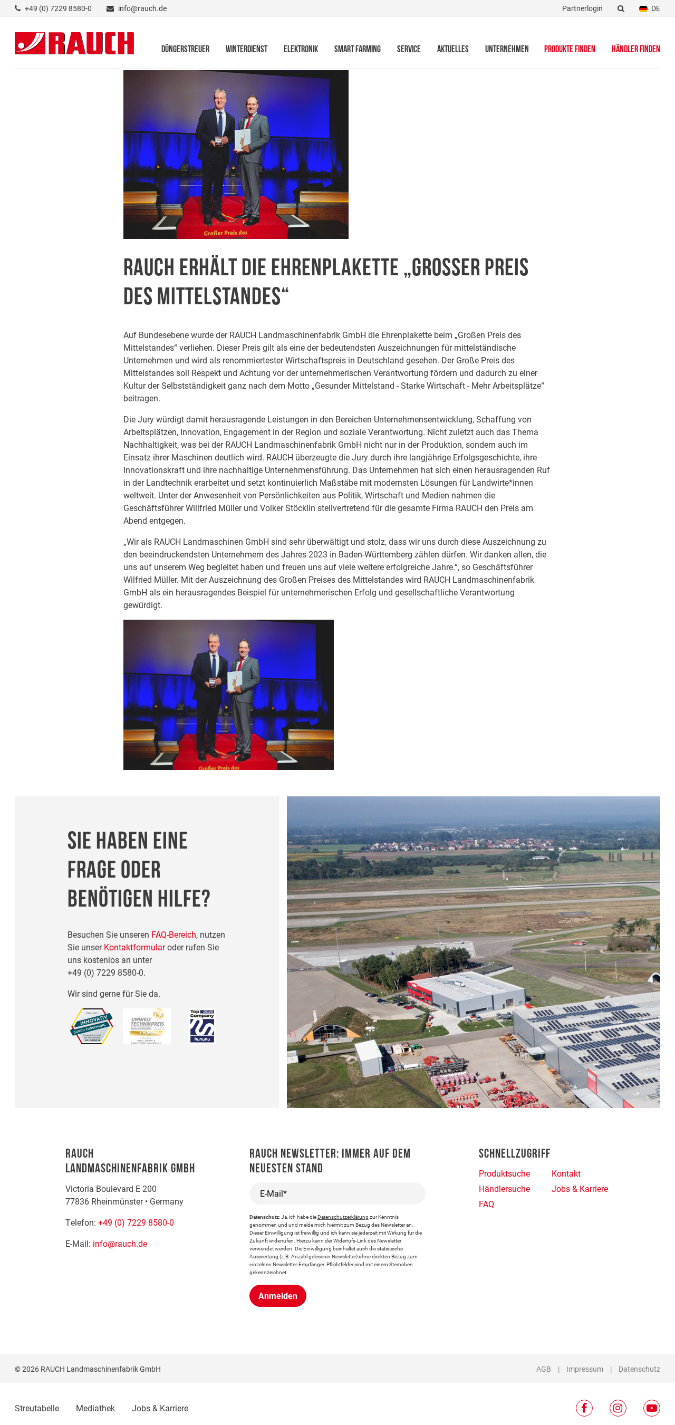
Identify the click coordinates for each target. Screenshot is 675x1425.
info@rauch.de (120, 1243)
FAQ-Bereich (173, 934)
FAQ (486, 1203)
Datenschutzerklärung (343, 1216)
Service (409, 50)
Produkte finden (569, 50)
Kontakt (566, 1173)
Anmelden (277, 1295)
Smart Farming (357, 50)
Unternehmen (507, 50)
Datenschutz (639, 1369)
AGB (543, 1369)
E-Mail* (273, 1193)
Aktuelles (453, 50)
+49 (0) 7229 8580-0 (136, 1222)
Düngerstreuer (185, 50)
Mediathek (95, 1407)
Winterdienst (246, 50)
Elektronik (301, 50)
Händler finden (636, 50)
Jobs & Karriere (160, 1407)
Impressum (584, 1369)
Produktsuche (504, 1173)
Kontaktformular (134, 946)
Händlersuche (504, 1188)
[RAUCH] (74, 41)
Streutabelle (37, 1407)
